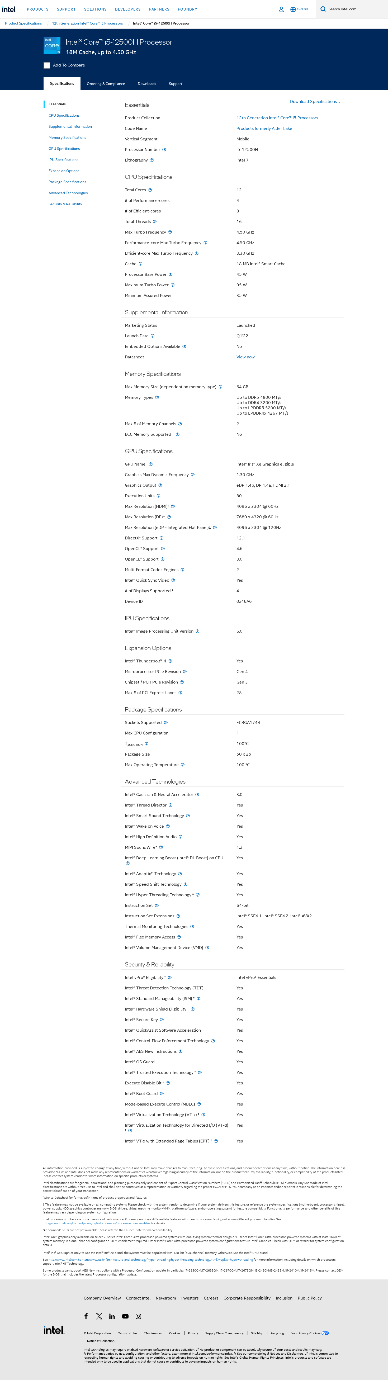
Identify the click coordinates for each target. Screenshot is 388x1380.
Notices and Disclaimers (287, 1353)
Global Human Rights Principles (261, 1357)
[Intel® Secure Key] (162, 1019)
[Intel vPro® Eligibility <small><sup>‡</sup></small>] (170, 977)
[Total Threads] (155, 221)
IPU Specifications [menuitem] (63, 159)
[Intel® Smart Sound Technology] (188, 815)
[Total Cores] (150, 190)
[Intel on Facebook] (86, 1317)
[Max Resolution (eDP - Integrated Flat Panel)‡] (215, 527)
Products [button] (38, 9)
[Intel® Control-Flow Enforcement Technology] (213, 1040)
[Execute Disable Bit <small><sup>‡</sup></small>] (168, 1083)
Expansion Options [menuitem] (64, 170)
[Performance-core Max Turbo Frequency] (205, 242)
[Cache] (140, 264)
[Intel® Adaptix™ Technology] (180, 873)
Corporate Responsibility (247, 1298)
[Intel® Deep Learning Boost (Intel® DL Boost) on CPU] (128, 863)
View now (245, 357)
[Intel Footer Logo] (54, 1329)
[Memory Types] (157, 397)
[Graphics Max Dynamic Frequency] (193, 474)
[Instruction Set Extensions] (178, 916)
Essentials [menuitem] (57, 104)
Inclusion (284, 1298)
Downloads (147, 83)
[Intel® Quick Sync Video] (173, 580)
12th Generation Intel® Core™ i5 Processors (277, 118)
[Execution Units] (158, 496)
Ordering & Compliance (106, 83)
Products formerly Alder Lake (264, 128)
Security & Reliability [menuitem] (65, 204)
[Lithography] (152, 160)
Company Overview (102, 1298)
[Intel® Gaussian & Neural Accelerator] (197, 794)
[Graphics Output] (160, 485)
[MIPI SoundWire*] (161, 847)
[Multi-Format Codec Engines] (182, 569)
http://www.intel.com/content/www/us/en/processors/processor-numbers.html (96, 1223)
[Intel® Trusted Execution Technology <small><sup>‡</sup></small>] (200, 1072)
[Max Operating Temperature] (183, 764)
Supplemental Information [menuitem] (70, 126)
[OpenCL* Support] (162, 559)
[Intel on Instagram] (138, 1317)
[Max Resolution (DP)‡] (169, 517)
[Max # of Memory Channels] (180, 423)
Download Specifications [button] (313, 101)
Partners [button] (159, 9)
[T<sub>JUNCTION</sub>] (146, 743)
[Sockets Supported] (166, 722)
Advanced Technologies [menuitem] (68, 193)
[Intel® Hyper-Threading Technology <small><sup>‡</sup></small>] (198, 895)
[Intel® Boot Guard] (162, 1093)
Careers (211, 1298)
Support (175, 83)
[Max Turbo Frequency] (170, 232)
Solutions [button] (95, 9)
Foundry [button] (187, 9)
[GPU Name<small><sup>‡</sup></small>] (151, 464)
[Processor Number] (164, 149)
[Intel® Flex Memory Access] (179, 937)
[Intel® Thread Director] (170, 805)
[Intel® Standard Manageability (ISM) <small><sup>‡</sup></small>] (198, 998)
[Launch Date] (152, 336)
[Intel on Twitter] (99, 1317)
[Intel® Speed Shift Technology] (185, 884)
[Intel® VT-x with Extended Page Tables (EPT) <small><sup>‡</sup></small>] (216, 1141)
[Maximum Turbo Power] (173, 285)
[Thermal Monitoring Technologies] (192, 926)
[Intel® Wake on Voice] (168, 826)
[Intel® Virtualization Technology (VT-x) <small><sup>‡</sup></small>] (203, 1114)
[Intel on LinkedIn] (112, 1317)
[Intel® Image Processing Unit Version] (197, 631)
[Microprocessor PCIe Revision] (185, 671)
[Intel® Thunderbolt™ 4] (170, 661)
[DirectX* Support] (161, 538)
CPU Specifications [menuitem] (64, 115)
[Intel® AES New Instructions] (180, 1051)
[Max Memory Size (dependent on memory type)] (220, 387)
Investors (189, 1298)
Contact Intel (138, 1298)
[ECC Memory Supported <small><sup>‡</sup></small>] (178, 434)
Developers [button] (128, 9)
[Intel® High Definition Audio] (180, 836)
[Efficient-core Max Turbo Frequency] (197, 253)
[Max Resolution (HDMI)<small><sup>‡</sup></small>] (173, 506)
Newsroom (166, 1298)
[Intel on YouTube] (125, 1317)
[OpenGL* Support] (163, 548)
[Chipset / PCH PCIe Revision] (182, 682)
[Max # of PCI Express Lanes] (180, 692)
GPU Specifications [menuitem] (64, 148)
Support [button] (66, 9)
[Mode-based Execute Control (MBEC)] (199, 1104)
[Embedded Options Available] (184, 346)
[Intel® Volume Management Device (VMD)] (207, 947)
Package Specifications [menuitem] (67, 181)
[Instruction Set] (157, 905)
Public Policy (310, 1298)
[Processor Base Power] (170, 274)
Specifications (62, 83)
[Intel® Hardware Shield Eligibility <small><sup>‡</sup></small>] (193, 1009)
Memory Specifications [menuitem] (67, 137)
